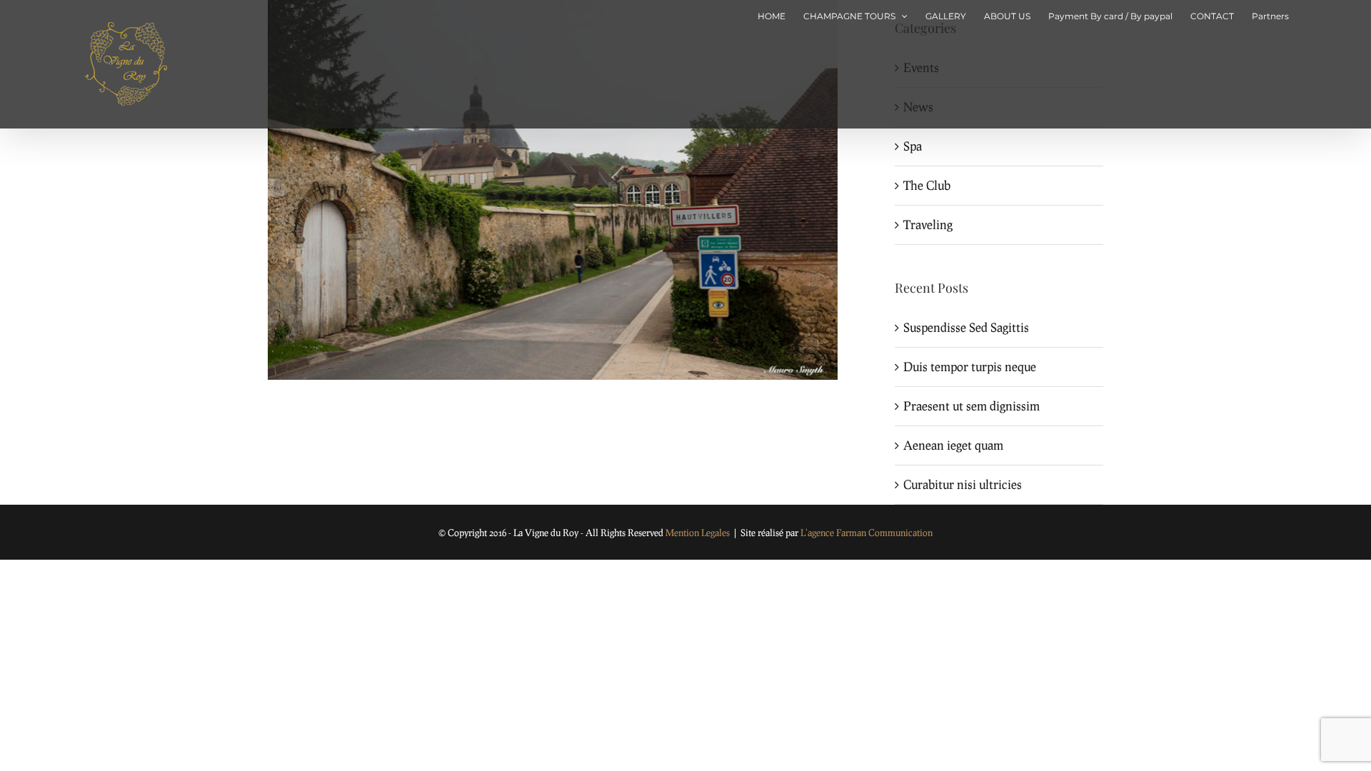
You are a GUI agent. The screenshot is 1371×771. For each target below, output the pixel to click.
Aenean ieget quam (953, 445)
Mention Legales (698, 532)
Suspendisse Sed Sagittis (966, 327)
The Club (926, 185)
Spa (912, 145)
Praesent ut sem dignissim (971, 405)
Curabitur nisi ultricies (962, 484)
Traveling (928, 224)
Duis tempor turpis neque (969, 366)
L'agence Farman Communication (866, 532)
